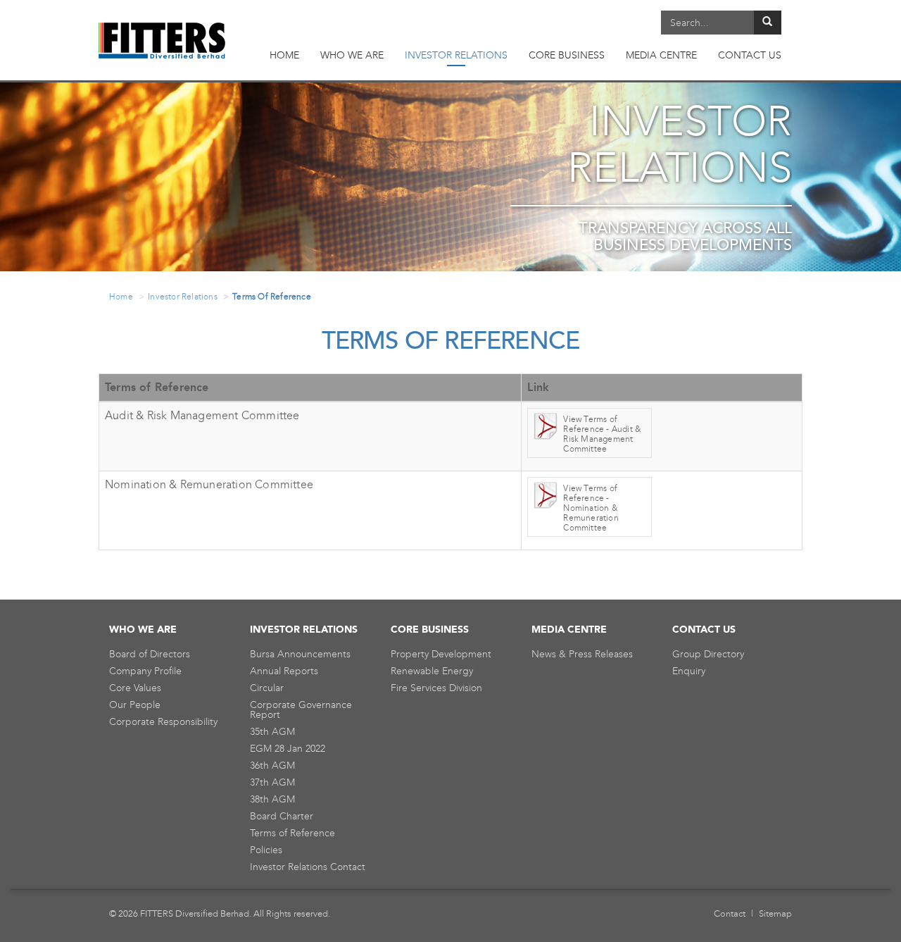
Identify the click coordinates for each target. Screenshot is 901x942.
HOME (284, 55)
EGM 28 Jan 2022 (287, 749)
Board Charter (281, 816)
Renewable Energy (432, 671)
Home (121, 297)
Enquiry (688, 671)
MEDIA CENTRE (661, 55)
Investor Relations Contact (307, 867)
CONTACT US (749, 55)
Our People (134, 705)
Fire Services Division (436, 688)
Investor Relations (183, 297)
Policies (266, 850)
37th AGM (272, 782)
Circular (267, 688)
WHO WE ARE (352, 55)
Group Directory (708, 654)
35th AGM (272, 732)
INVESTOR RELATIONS (456, 55)
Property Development (441, 654)
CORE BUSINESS (567, 55)
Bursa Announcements (300, 654)
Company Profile (145, 671)
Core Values (135, 688)
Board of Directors (149, 654)
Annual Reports (284, 671)
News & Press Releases (582, 654)
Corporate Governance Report (301, 710)
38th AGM (272, 799)
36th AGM (272, 765)
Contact (729, 913)
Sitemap (775, 913)
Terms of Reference (292, 833)
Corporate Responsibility (163, 722)
